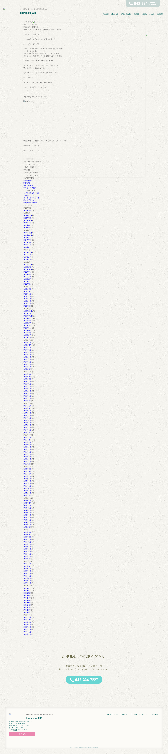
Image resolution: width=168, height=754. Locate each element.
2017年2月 (27, 430)
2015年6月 (27, 483)
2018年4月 (27, 393)
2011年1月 (27, 612)
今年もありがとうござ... (32, 198)
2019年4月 (27, 362)
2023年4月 (27, 255)
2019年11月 (27, 345)
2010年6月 (27, 632)
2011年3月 (27, 607)
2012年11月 (27, 566)
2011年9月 (27, 593)
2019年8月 (27, 352)
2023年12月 (27, 252)
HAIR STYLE (125, 14)
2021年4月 (27, 299)
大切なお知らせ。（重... (31, 193)
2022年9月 (27, 272)
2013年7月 (27, 544)
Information (28, 180)
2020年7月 (27, 323)
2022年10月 (27, 269)
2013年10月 (27, 537)
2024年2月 (27, 247)
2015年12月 (27, 469)
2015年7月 (27, 481)
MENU (144, 14)
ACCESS (160, 14)
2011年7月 (27, 598)
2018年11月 (27, 376)
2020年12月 (27, 311)
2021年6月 (27, 294)
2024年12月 (27, 233)
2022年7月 (27, 277)
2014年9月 (27, 508)
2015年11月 (27, 471)
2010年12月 (27, 617)
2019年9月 (27, 350)
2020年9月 (27, 318)
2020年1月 (27, 337)
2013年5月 (27, 549)
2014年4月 (27, 520)
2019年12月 (27, 342)
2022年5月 (27, 279)
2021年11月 (27, 291)
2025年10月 (27, 220)
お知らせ (26, 195)
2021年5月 (27, 296)
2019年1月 (27, 369)
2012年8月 (27, 573)
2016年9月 (27, 444)
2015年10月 (27, 474)
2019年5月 (27, 359)
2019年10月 (27, 347)
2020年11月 (27, 313)
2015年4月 (27, 488)
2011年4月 (27, 605)
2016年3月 (27, 459)
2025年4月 (27, 225)
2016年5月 (27, 454)
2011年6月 (27, 600)
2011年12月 (27, 588)
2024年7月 (27, 240)
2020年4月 (27, 330)
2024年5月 (27, 245)
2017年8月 (27, 415)
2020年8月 (27, 320)
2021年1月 (27, 306)
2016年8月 (27, 447)
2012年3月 (27, 580)
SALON (106, 14)
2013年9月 (27, 539)
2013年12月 (27, 532)
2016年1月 (27, 464)
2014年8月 (27, 510)
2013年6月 (27, 546)
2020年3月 (27, 332)
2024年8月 (27, 237)
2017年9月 (27, 413)
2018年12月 (27, 374)
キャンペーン (28, 185)
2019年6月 (27, 357)
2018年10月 (27, 379)
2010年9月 (27, 624)
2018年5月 (27, 391)
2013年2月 (27, 556)
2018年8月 (27, 384)
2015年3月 (27, 490)
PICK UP (114, 14)
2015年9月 (27, 476)
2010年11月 (27, 620)
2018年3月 (27, 396)
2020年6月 (27, 325)
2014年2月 (27, 524)
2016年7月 (27, 449)
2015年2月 (27, 493)
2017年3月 (27, 427)
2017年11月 (27, 408)
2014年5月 (27, 517)
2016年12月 (27, 437)
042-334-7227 (86, 679)
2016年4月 (27, 456)
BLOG (151, 14)
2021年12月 (27, 289)
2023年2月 (27, 257)
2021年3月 (27, 301)
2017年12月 (27, 406)
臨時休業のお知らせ (30, 202)
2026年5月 (27, 210)
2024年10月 (27, 235)
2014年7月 (27, 512)
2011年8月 (27, 595)
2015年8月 (27, 478)
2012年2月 (27, 583)
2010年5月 (27, 634)
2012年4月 (27, 578)
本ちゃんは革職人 (29, 188)
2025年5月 (27, 223)
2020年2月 (27, 335)
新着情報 (26, 183)
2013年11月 (27, 534)
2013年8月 (27, 542)
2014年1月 (27, 527)
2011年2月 (27, 610)
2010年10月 (27, 622)
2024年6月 (27, 242)
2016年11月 (27, 440)
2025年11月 (27, 218)
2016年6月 (27, 452)
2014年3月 (27, 522)
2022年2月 (27, 284)
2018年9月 (27, 381)
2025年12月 (27, 215)
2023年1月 (27, 259)
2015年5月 (27, 486)
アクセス (22, 734)
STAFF (136, 14)
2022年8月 (27, 274)
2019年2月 (27, 366)
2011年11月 (27, 590)
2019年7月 (27, 354)
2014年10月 (27, 505)
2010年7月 (27, 629)
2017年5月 (27, 422)
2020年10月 (27, 316)
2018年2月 (27, 398)
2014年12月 (27, 500)
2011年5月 (27, 602)
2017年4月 (27, 425)
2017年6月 (27, 420)
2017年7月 (27, 418)
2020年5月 (27, 328)
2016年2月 (27, 461)
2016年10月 (27, 442)
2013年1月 (27, 558)
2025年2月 (27, 227)
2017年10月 (27, 410)
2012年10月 (27, 568)
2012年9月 (27, 571)
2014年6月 (27, 515)
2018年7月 (27, 386)
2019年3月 (27, 364)
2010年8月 (27, 627)
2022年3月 (27, 281)
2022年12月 (27, 265)
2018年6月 (27, 388)
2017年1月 (27, 432)
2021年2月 (27, 303)
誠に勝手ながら (29, 200)
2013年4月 (27, 551)
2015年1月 (27, 495)
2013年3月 (27, 554)
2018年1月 (27, 400)
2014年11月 (27, 503)
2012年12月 (27, 564)
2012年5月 (27, 576)
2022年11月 (27, 267)
